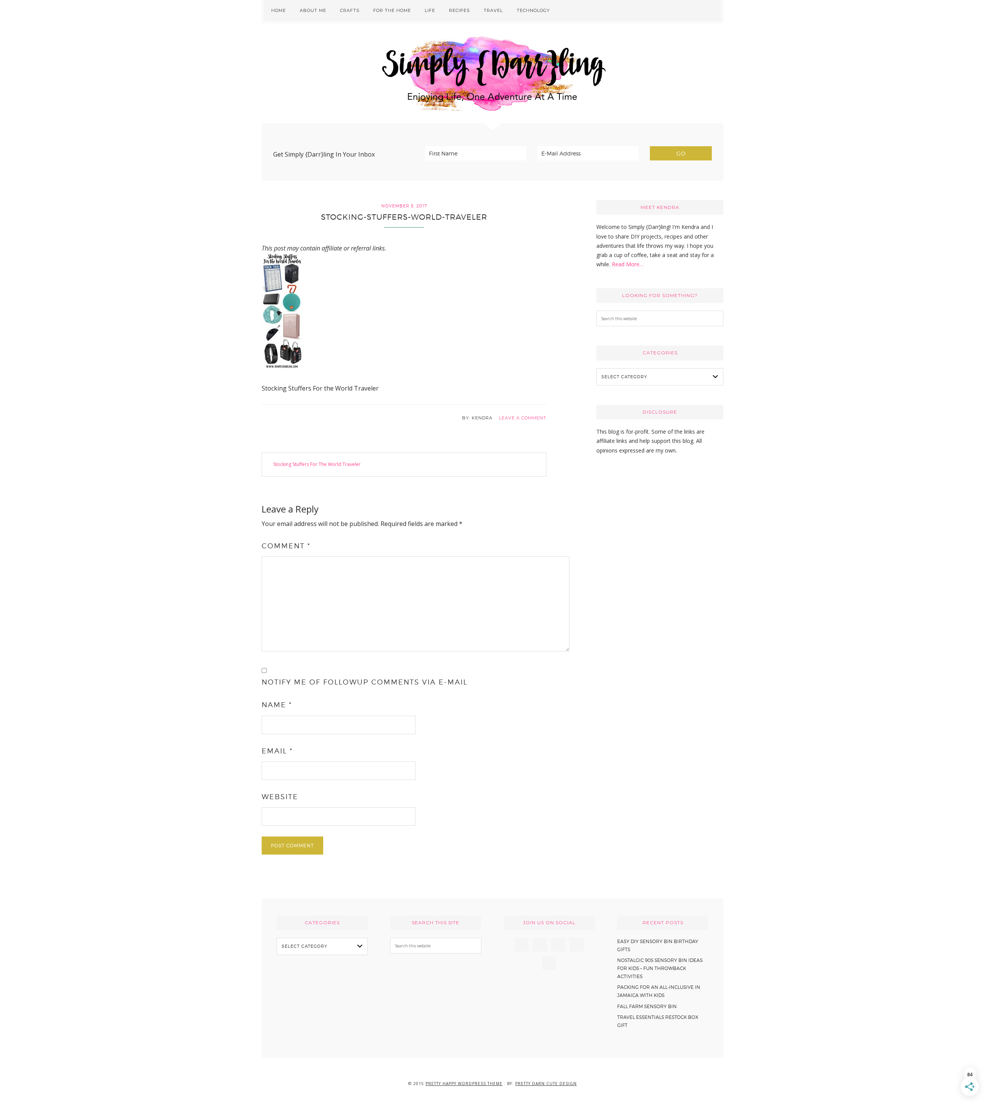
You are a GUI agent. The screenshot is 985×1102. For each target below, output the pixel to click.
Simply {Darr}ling (492, 73)
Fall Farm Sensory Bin (647, 1006)
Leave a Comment (522, 418)
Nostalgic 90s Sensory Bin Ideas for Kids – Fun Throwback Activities (660, 968)
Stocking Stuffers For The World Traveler (317, 464)
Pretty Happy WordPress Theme (464, 1083)
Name (277, 705)
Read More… (628, 264)
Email (277, 751)
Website (280, 797)
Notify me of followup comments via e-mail (364, 682)
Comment (286, 546)
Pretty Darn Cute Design (546, 1083)
